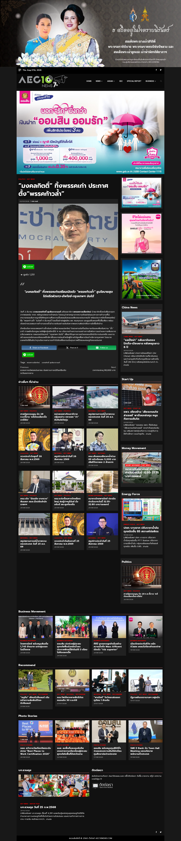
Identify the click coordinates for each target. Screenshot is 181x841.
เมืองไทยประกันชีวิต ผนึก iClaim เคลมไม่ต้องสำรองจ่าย (146, 627)
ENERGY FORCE (129, 524)
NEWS (98, 81)
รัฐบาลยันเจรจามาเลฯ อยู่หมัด (146, 680)
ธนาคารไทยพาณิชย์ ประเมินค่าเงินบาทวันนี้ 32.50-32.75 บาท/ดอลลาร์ (141, 472)
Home (88, 81)
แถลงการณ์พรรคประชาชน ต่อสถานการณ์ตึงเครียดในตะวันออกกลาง (43, 370)
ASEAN (110, 81)
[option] (141, 469)
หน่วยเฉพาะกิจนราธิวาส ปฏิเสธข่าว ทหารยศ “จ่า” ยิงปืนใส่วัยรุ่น (68, 397)
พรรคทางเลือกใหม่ (33, 362)
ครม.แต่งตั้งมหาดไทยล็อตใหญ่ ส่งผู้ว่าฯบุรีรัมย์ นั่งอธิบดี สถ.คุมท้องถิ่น (68, 482)
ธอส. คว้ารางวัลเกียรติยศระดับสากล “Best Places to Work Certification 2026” (35, 731)
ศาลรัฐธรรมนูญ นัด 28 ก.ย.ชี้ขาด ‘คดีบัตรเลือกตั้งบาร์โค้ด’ (34, 397)
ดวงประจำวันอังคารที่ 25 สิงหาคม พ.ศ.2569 (68, 524)
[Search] (161, 81)
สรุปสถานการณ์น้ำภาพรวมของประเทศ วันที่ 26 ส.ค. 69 (102, 397)
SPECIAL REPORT (134, 81)
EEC (121, 81)
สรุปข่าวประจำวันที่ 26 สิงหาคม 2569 (68, 439)
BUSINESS (150, 81)
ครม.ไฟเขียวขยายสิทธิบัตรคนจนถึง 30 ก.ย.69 (72, 680)
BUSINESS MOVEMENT (28, 640)
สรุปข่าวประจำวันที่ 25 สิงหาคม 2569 (102, 524)
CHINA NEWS (128, 336)
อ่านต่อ (126, 365)
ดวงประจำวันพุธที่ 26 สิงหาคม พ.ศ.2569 (34, 439)
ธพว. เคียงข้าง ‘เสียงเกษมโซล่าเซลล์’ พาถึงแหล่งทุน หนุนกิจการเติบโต (141, 395)
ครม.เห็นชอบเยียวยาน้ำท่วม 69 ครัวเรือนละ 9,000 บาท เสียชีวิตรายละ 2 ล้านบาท (102, 439)
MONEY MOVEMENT (95, 495)
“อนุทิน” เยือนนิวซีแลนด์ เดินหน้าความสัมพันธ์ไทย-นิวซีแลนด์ (35, 680)
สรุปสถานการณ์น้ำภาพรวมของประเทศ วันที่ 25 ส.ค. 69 (34, 524)
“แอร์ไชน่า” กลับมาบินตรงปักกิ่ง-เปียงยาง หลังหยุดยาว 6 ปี (141, 323)
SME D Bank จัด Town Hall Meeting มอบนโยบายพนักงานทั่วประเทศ (146, 731)
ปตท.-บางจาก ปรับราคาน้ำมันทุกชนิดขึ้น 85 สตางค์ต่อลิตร (141, 509)
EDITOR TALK (35, 804)
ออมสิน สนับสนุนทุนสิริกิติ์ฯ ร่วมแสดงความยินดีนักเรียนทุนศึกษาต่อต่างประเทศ (109, 731)
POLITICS (22, 179)
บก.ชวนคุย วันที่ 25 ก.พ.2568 (53, 786)
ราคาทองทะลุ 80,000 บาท (104, 369)
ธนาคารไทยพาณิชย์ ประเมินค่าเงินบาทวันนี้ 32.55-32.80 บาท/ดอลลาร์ (102, 482)
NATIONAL (92, 411)
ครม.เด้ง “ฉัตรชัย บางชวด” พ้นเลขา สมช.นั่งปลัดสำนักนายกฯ (34, 482)
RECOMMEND (43, 694)
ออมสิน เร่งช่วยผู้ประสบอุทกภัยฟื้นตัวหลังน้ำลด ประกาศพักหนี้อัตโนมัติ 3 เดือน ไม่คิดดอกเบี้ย (72, 627)
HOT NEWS (31, 179)
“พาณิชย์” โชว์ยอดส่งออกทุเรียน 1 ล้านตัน (109, 680)
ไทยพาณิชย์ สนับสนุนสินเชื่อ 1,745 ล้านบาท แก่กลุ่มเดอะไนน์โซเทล (35, 627)
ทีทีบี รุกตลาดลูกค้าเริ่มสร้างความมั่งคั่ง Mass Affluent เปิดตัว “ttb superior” (109, 627)
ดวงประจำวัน (24, 453)
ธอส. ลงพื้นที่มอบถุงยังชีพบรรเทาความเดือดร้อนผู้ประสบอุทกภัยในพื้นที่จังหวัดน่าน (72, 731)
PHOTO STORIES (26, 745)
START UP (136, 408)
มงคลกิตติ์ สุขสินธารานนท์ (51, 362)
